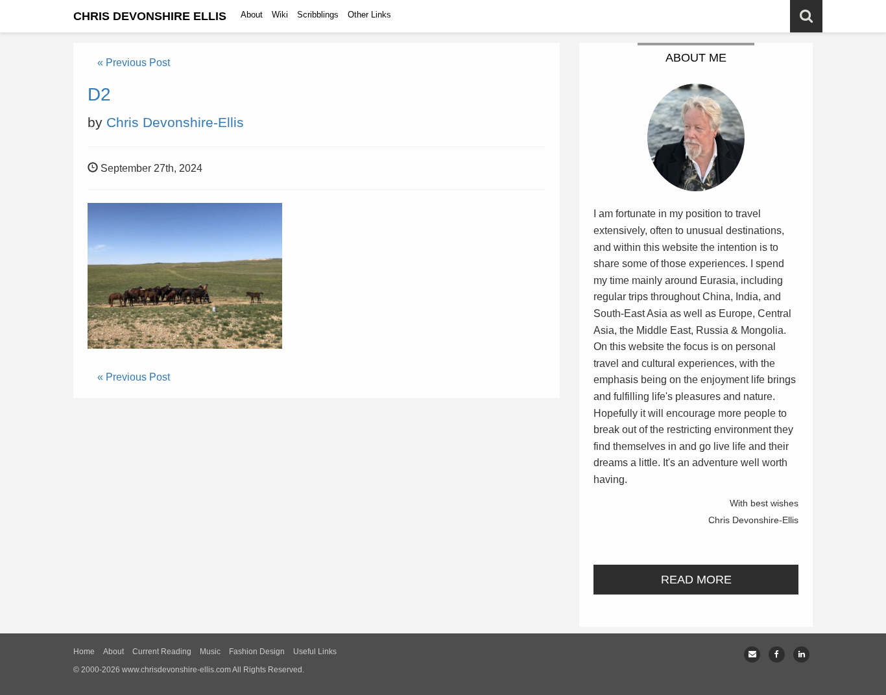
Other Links (369, 14)
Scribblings (318, 14)
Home (84, 651)
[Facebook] (777, 654)
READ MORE (696, 579)
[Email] (752, 654)
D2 (99, 94)
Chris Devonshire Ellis (149, 16)
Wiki (280, 14)
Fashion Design (257, 651)
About (252, 14)
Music (210, 651)
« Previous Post (133, 62)
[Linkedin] (801, 654)
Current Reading (161, 651)
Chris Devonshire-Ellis (175, 122)
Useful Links (315, 651)
